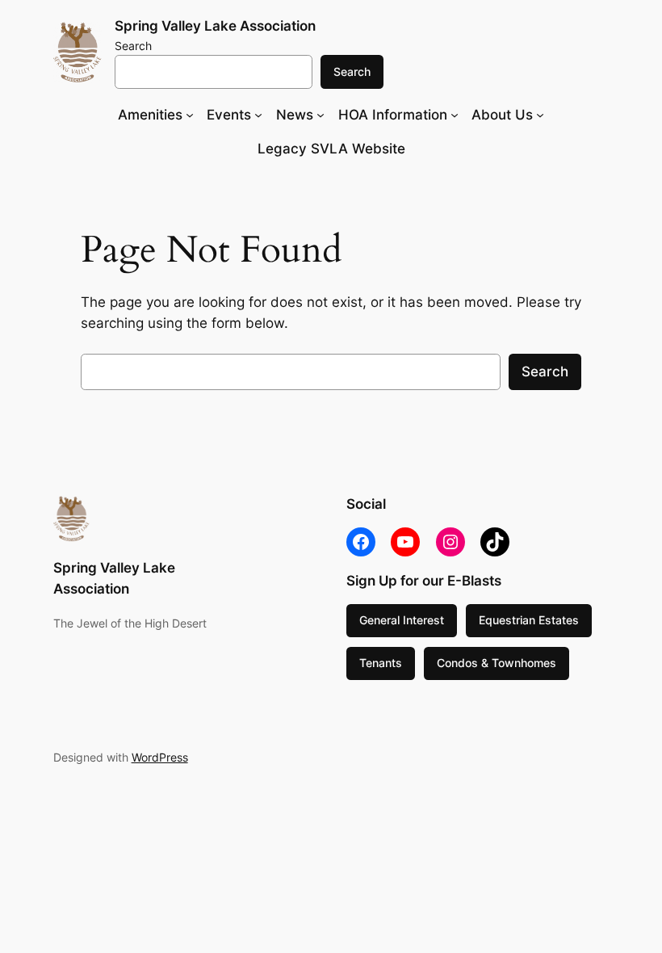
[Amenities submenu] (190, 115)
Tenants (380, 663)
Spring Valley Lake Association (215, 26)
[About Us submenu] (540, 115)
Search (133, 45)
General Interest (401, 620)
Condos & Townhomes (496, 663)
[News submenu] (320, 115)
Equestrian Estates (529, 620)
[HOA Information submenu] (454, 115)
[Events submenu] (258, 115)
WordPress (160, 757)
